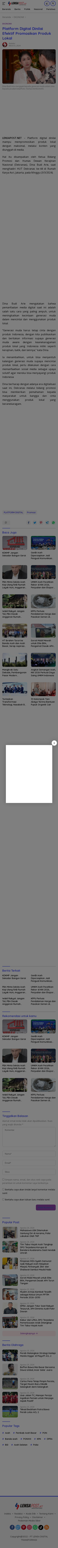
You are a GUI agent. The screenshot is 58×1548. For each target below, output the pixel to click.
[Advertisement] (29, 774)
